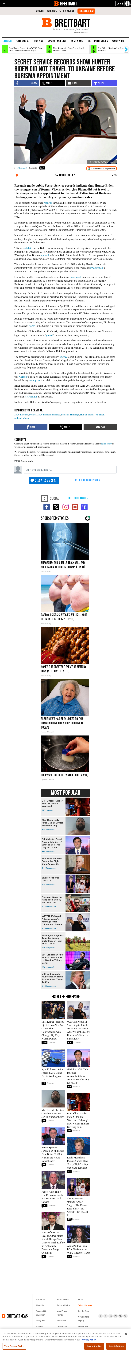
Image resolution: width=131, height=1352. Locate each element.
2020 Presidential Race (48, 414)
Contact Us (62, 1326)
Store (80, 1299)
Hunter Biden (87, 414)
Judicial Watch (21, 417)
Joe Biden (99, 414)
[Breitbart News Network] (44, 498)
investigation (96, 267)
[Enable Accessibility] (128, 3)
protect (49, 335)
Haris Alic (22, 168)
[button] (4, 3)
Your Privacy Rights (14, 1346)
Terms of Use (63, 1299)
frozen (32, 325)
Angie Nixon (77, 40)
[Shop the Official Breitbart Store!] (78, 498)
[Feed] (125, 1316)
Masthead (40, 1299)
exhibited (28, 248)
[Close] (125, 1333)
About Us (40, 1305)
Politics (32, 414)
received (48, 202)
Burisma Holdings (70, 414)
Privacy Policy (63, 1305)
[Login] (119, 3)
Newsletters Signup (83, 1319)
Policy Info (40, 1321)
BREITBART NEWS (17, 1316)
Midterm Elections (98, 40)
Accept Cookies (94, 1346)
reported (45, 255)
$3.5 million (31, 396)
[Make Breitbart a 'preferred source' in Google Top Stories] (101, 168)
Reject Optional (116, 1346)
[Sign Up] (86, 11)
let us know (106, 443)
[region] (65, 1340)
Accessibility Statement (41, 1313)
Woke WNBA (118, 40)
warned (23, 376)
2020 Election (21, 414)
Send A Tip (83, 1326)
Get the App (83, 1311)
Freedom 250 (22, 40)
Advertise (61, 1321)
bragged (63, 356)
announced (75, 277)
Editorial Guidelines (40, 1328)
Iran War (38, 40)
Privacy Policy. (88, 1339)
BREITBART (68, 3)
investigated (35, 380)
